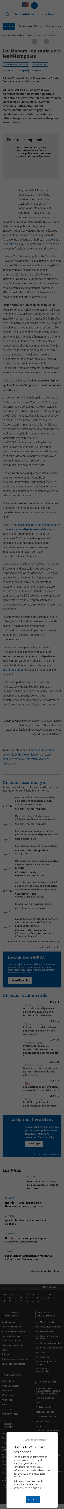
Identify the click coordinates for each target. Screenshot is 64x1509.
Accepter (33, 1499)
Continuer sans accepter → (37, 1439)
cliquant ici (36, 1488)
